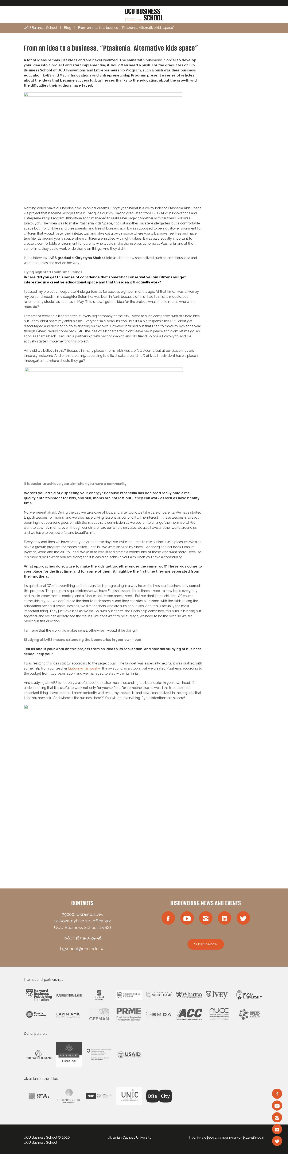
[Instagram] (277, 1117)
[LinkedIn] (277, 1129)
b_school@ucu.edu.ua (82, 948)
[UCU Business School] (144, 14)
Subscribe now (205, 944)
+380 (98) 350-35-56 (82, 938)
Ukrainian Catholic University (129, 1137)
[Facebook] (277, 1094)
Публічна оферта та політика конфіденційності (226, 1137)
